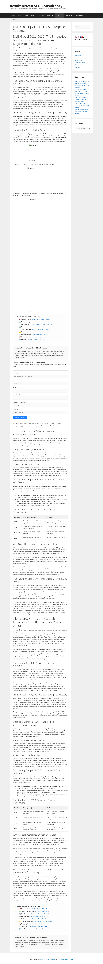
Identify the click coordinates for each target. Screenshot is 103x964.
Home (13, 15)
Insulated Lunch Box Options (41, 329)
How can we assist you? (20, 402)
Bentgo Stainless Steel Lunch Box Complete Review (81, 111)
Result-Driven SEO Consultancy (36, 5)
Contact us (41, 15)
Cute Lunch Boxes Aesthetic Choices (41, 324)
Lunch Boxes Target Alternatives (43, 332)
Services (33, 15)
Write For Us (69, 15)
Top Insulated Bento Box (38, 327)
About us (20, 15)
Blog (26, 15)
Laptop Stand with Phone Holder (65, 959)
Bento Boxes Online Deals (39, 334)
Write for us (78, 60)
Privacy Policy (50, 15)
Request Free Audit (20, 417)
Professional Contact (19, 388)
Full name (16, 374)
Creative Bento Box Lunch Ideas (38, 337)
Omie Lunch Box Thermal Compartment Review (82, 105)
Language (59, 15)
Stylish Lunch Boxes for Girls (36, 339)
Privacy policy (79, 65)
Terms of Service (79, 15)
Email (15, 381)
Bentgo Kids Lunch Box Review (41, 319)
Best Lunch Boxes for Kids (42, 322)
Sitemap (77, 67)
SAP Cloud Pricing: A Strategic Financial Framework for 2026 (81, 99)
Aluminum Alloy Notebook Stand (48, 959)
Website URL (17, 395)
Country (15, 409)
